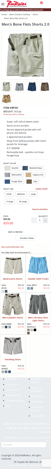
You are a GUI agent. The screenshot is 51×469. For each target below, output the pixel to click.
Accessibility (37, 415)
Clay (35, 181)
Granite (15, 168)
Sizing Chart (41, 189)
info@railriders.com (39, 465)
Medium (21, 194)
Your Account (13, 389)
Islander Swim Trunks (38, 278)
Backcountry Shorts (12, 278)
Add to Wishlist (15, 232)
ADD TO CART (37, 232)
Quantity (43, 216)
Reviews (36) (18, 247)
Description (6, 247)
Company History (15, 400)
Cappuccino (38, 174)
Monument (17, 174)
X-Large (9, 201)
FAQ (8, 405)
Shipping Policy (14, 395)
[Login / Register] (47, 4)
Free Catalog (37, 396)
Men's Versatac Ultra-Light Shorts (38, 319)
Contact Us (11, 379)
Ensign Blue (17, 181)
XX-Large (23, 201)
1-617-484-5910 (18, 465)
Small (8, 194)
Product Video (27, 238)
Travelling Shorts (13, 359)
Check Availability (39, 209)
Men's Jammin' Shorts (12, 317)
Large (33, 194)
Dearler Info (37, 401)
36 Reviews (7, 114)
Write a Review (18, 114)
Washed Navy (35, 168)
